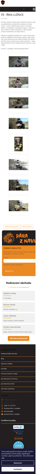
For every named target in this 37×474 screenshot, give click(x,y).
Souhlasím (18, 469)
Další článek (27, 227)
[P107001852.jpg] (18, 201)
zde (2, 458)
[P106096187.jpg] (18, 100)
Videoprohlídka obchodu (9, 354)
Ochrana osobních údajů (9, 374)
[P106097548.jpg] (18, 162)
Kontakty (4, 369)
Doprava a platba (6, 364)
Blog (2, 359)
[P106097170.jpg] (18, 121)
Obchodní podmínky (7, 389)
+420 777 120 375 (9, 403)
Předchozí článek (12, 227)
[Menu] (34, 9)
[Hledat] (24, 9)
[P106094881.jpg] (18, 59)
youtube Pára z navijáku (12, 414)
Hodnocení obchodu (18, 283)
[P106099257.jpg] (18, 182)
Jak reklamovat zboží (7, 384)
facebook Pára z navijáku (12, 408)
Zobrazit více (18, 338)
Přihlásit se (9, 271)
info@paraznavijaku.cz (10, 400)
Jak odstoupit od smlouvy (9, 379)
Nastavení (18, 463)
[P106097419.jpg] (18, 141)
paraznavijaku (8, 411)
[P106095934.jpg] (18, 80)
